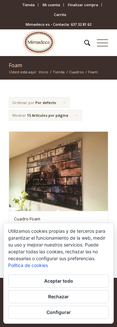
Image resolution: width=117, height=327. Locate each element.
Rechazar (58, 296)
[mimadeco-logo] (48, 43)
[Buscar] (84, 43)
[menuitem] (28, 5)
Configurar (58, 312)
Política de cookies (28, 265)
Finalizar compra (83, 4)
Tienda (28, 4)
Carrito (60, 14)
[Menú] (99, 43)
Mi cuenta (51, 4)
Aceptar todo (58, 281)
